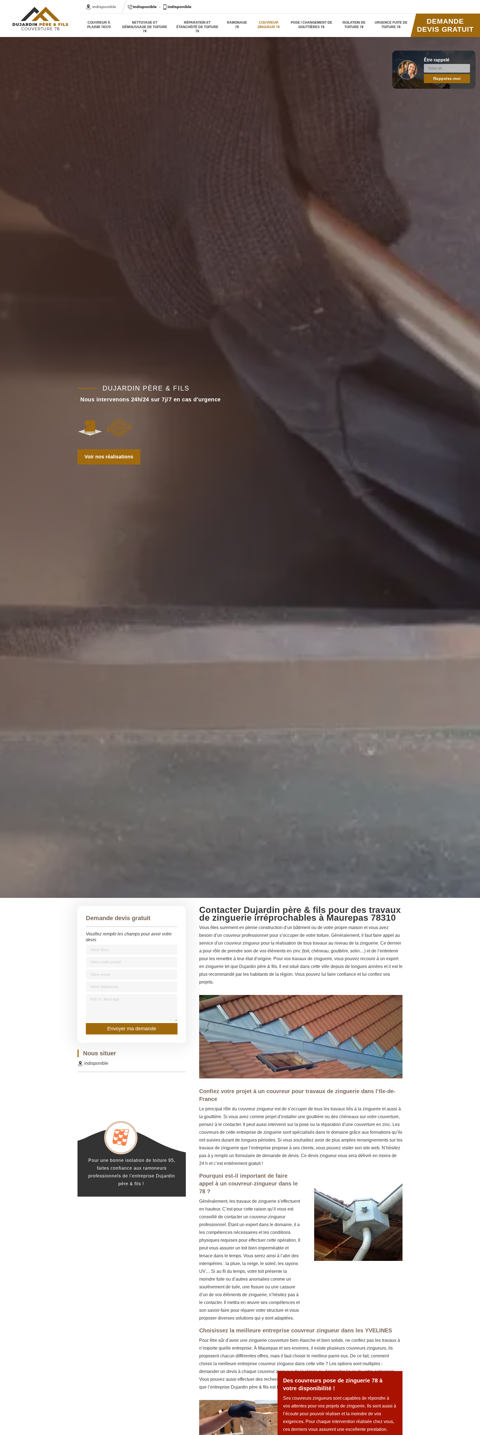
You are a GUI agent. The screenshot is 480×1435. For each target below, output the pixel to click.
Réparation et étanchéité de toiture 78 (197, 27)
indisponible (145, 6)
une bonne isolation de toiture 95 (137, 1160)
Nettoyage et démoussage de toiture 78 (144, 27)
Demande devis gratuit (445, 25)
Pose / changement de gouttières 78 (311, 25)
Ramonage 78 (237, 25)
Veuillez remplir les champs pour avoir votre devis (129, 937)
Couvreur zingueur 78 (269, 25)
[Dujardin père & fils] (40, 18)
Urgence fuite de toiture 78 (391, 25)
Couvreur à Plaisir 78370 (99, 25)
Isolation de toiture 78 (354, 25)
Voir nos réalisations (108, 457)
